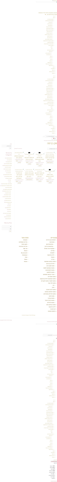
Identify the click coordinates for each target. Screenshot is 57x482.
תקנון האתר (24, 244)
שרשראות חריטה (48, 53)
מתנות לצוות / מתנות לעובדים (48, 43)
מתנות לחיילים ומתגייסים (49, 20)
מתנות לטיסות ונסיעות (49, 28)
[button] (54, 461)
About (25, 250)
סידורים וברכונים (49, 31)
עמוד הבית (55, 140)
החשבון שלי (52, 68)
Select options (49, 162)
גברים (51, 59)
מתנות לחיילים (50, 23)
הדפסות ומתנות (9, 158)
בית (53, 16)
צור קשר (53, 70)
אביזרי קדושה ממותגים (48, 34)
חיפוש (56, 136)
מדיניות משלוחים (51, 71)
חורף (51, 46)
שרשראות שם (49, 54)
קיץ (51, 48)
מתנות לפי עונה (50, 45)
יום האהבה (10, 159)
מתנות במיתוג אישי (50, 19)
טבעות (51, 56)
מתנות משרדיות (9, 187)
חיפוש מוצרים (55, 335)
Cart (26, 257)
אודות (53, 67)
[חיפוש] (44, 136)
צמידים (51, 57)
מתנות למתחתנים (49, 33)
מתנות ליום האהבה (50, 42)
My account (24, 253)
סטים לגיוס (50, 22)
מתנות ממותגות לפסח (48, 39)
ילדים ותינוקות (50, 62)
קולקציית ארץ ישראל (49, 63)
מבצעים (53, 73)
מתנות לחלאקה (49, 36)
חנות (53, 17)
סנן (10, 231)
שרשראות (50, 51)
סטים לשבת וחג (49, 37)
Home (25, 261)
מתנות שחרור (50, 25)
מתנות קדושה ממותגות (49, 30)
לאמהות (50, 60)
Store (25, 259)
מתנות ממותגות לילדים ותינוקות (48, 40)
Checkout (24, 255)
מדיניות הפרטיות (23, 246)
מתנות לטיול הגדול (49, 26)
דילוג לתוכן (55, 0)
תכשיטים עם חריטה (50, 50)
